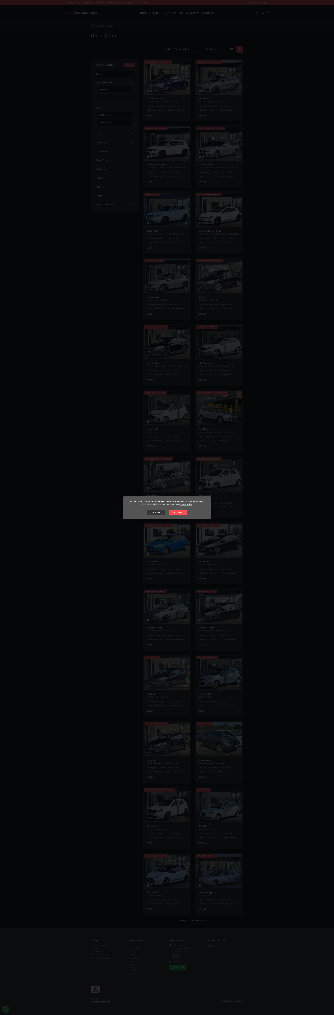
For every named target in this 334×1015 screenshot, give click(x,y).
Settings (156, 512)
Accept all (178, 512)
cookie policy (186, 504)
